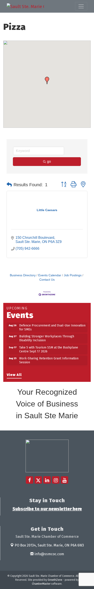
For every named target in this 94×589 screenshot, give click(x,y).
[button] (47, 80)
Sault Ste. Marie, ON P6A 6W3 (49, 545)
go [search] (49, 161)
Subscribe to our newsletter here (47, 508)
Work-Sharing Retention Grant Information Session (48, 359)
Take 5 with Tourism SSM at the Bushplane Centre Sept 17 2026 (48, 348)
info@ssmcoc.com (49, 554)
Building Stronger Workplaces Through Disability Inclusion (46, 337)
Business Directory (23, 275)
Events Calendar (49, 275)
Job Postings (73, 275)
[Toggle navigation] (81, 6)
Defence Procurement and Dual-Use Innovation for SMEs (52, 326)
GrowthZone (55, 579)
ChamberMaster (41, 583)
